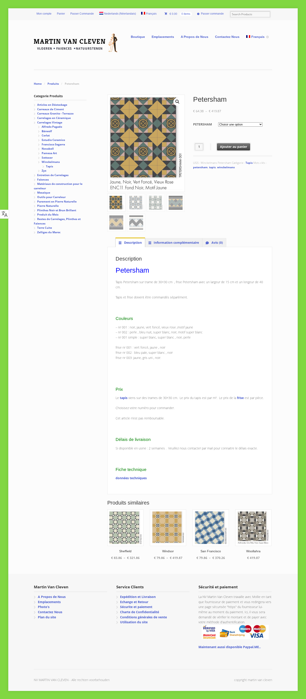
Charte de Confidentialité (139, 612)
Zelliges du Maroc (48, 232)
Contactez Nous (227, 37)
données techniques (131, 478)
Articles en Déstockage (52, 105)
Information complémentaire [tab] (176, 242)
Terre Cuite (44, 228)
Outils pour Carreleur (51, 197)
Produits (53, 84)
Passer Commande (82, 13)
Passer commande (212, 13)
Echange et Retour (134, 602)
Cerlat (46, 135)
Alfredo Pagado (52, 127)
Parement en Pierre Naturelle (57, 201)
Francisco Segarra (53, 144)
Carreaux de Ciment (50, 109)
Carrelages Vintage (49, 122)
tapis (212, 167)
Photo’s (44, 607)
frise (240, 398)
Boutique (138, 37)
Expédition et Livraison (138, 597)
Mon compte (44, 13)
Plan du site (47, 617)
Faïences (43, 179)
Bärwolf (47, 131)
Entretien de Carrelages (53, 175)
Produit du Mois (47, 214)
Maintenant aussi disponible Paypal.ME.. (229, 647)
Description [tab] (132, 242)
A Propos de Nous (194, 37)
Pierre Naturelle (48, 206)
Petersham (202, 124)
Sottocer (47, 158)
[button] (177, 102)
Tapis (249, 163)
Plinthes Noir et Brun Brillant (56, 210)
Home (38, 84)
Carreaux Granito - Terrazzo (55, 113)
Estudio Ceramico (53, 140)
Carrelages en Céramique (54, 118)
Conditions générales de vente (143, 617)
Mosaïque (43, 192)
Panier (61, 13)
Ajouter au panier (233, 147)
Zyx (44, 171)
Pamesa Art (49, 153)
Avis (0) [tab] (217, 242)
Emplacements (163, 37)
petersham (200, 167)
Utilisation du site (134, 622)
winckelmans (226, 167)
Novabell (48, 149)
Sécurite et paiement (136, 607)
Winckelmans (51, 162)
